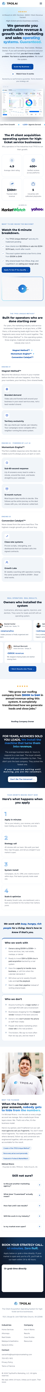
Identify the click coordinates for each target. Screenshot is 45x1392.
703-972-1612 (7, 1358)
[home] (9, 4)
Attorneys (5, 1333)
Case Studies (29, 1337)
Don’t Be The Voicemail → (22, 779)
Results (27, 1333)
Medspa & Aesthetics (10, 1341)
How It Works (29, 1329)
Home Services (8, 1329)
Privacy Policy (7, 1362)
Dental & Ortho (7, 1345)
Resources (28, 1341)
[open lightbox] (22, 288)
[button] (41, 3)
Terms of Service (8, 1366)
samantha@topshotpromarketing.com (17, 1354)
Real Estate (6, 1337)
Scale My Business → (22, 67)
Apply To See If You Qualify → (16, 270)
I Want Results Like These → (22, 669)
